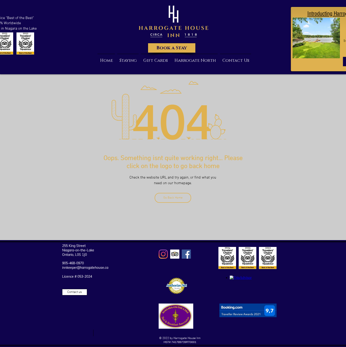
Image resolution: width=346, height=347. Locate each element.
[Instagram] (163, 254)
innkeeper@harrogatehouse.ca (85, 267)
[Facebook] (186, 254)
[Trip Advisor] (174, 254)
